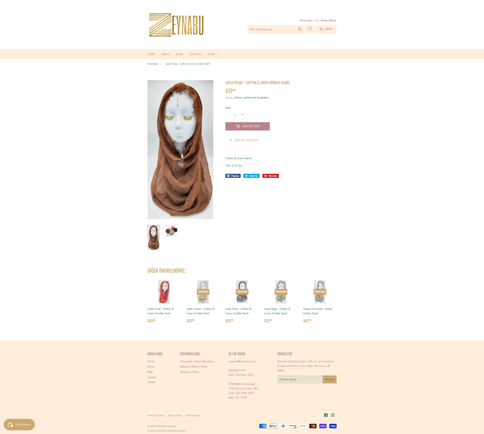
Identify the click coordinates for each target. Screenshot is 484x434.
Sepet (328, 29)
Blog (179, 54)
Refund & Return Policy (194, 366)
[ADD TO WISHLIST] (167, 283)
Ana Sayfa (152, 64)
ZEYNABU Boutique (166, 426)
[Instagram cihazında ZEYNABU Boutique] (333, 416)
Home (151, 54)
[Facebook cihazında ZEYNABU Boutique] (326, 416)
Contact (195, 54)
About (165, 54)
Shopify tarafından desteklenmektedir (166, 430)
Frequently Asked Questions (197, 361)
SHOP (212, 54)
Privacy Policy (175, 415)
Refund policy (193, 415)
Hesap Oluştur (329, 20)
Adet (227, 108)
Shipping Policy (189, 372)
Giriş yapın (306, 20)
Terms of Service (155, 415)
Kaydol (329, 379)
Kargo (228, 97)
